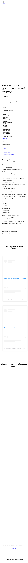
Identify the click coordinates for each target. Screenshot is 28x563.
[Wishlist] (18, 3)
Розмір (4, 107)
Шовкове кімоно (14, 512)
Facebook (14, 546)
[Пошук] (13, 3)
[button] (24, 3)
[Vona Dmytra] (9, 2)
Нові (10, 233)
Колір (4, 114)
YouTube (21, 546)
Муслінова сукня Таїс (14, 415)
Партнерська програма (9, 528)
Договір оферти (14, 555)
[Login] (15, 3)
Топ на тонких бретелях (14, 464)
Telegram (6, 524)
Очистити (5, 138)
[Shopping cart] (20, 3)
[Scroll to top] (25, 560)
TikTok (14, 548)
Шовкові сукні (15, 233)
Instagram (6, 546)
